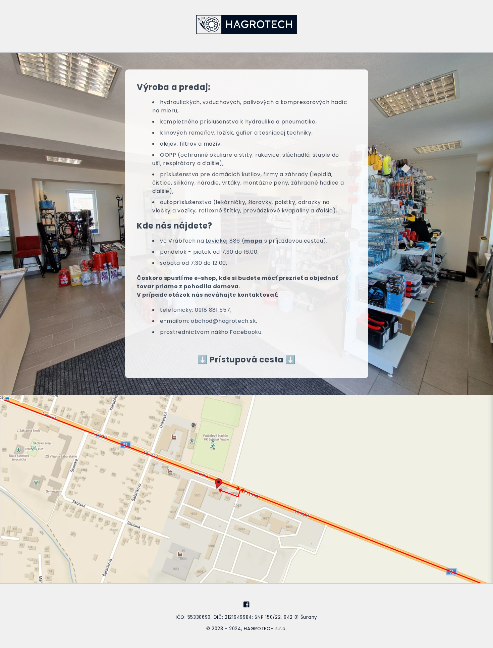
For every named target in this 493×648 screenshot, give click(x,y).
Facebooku (245, 332)
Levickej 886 (223, 241)
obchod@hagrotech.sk (223, 321)
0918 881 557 (212, 310)
